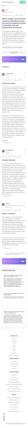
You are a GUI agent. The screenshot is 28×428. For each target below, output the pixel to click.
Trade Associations (14, 386)
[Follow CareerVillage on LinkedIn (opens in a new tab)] (4, 417)
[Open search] (18, 2)
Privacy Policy (14, 409)
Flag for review (7, 142)
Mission (14, 339)
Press (14, 350)
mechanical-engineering (7, 47)
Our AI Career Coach (14, 355)
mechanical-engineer (18, 47)
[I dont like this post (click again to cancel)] (24, 77)
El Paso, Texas (10, 12)
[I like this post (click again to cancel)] (24, 9)
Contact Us (14, 353)
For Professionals (14, 364)
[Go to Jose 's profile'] (3, 12)
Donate (14, 368)
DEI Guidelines (14, 404)
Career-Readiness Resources (14, 397)
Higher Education (14, 379)
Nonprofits (14, 377)
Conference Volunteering (14, 391)
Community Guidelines (14, 402)
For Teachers (14, 366)
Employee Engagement (14, 382)
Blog (14, 348)
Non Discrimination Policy (14, 411)
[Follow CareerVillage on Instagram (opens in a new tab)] (4, 420)
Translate (17, 15)
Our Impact (14, 341)
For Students (14, 361)
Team (14, 343)
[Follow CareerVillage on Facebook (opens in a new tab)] (4, 414)
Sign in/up (23, 2)
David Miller (16, 254)
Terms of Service (14, 407)
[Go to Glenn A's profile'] (3, 206)
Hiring (14, 346)
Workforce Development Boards (14, 384)
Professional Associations (14, 389)
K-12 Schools (14, 375)
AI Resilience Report (14, 400)
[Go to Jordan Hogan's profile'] (3, 76)
